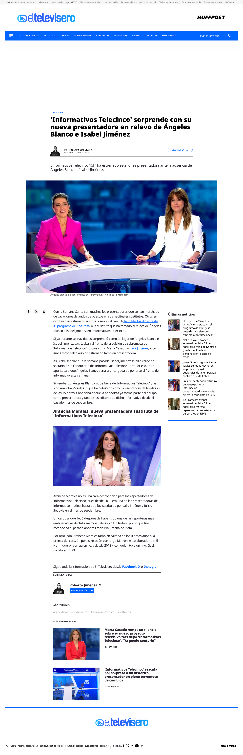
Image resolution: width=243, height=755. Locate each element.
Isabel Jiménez (123, 612)
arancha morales (80, 612)
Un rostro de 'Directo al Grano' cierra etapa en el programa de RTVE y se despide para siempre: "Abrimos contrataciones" (198, 328)
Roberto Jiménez (79, 150)
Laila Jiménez (139, 348)
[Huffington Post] (211, 18)
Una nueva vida (111, 2)
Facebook (129, 566)
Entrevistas (169, 36)
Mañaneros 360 (232, 2)
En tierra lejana (128, 2)
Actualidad (50, 36)
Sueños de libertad (147, 2)
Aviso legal (11, 746)
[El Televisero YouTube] (137, 745)
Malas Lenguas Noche (90, 2)
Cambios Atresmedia (191, 2)
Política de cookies (74, 746)
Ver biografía (79, 590)
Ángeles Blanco (61, 612)
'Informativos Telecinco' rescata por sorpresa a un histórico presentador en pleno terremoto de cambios (131, 674)
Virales (136, 36)
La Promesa (43, 2)
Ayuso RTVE (71, 2)
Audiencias (102, 36)
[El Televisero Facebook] (123, 746)
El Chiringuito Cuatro (169, 2)
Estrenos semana (26, 2)
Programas (120, 36)
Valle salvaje (57, 2)
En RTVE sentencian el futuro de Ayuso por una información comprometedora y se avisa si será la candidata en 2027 (200, 388)
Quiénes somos (91, 746)
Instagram (152, 566)
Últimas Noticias (29, 36)
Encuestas (151, 36)
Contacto (104, 746)
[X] (92, 150)
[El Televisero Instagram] (132, 746)
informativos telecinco (102, 612)
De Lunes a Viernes (213, 2)
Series (65, 36)
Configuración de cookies (51, 746)
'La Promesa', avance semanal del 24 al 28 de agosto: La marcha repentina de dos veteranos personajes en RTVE (199, 406)
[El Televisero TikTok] (142, 746)
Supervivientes (82, 36)
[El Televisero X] (127, 745)
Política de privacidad (28, 746)
